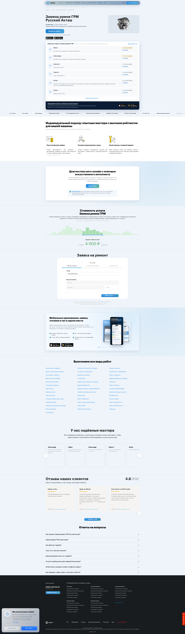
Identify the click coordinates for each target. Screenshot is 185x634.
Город (68, 270)
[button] (55, 31)
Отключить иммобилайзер (116, 388)
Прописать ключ (50, 392)
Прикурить (112, 381)
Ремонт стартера (114, 385)
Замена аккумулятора (83, 385)
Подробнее (15, 622)
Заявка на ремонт (131, 2)
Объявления (77, 2)
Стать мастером (122, 622)
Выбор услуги (109, 295)
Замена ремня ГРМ (51, 402)
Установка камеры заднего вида (55, 398)
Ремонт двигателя (51, 409)
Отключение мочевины (52, 385)
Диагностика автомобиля (53, 378)
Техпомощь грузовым (72, 597)
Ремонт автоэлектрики (84, 409)
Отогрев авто (81, 378)
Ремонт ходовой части (115, 402)
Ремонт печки (49, 388)
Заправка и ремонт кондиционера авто (88, 388)
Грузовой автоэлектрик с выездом (87, 368)
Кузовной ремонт (114, 398)
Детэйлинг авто (113, 395)
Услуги (60, 2)
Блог (105, 2)
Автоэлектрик (50, 412)
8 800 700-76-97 (53, 587)
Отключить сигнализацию (84, 371)
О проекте (100, 2)
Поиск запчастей (50, 395)
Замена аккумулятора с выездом (118, 378)
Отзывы (83, 2)
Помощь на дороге (114, 368)
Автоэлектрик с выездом (53, 368)
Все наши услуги (119, 602)
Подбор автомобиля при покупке (86, 392)
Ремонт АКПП (81, 405)
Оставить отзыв (92, 519)
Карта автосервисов (91, 2)
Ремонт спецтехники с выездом (55, 371)
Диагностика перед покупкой (117, 392)
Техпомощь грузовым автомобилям (56, 405)
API (68, 622)
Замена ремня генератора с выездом (87, 381)
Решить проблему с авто (116, 405)
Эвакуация (112, 409)
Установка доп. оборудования (117, 371)
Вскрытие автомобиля (52, 381)
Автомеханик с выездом (52, 375)
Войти (124, 2)
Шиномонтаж (81, 395)
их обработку (107, 301)
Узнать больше (93, 186)
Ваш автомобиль (71, 279)
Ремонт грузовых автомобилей (86, 402)
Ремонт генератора (114, 375)
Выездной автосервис (83, 375)
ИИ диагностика (69, 2)
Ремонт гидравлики (83, 398)
